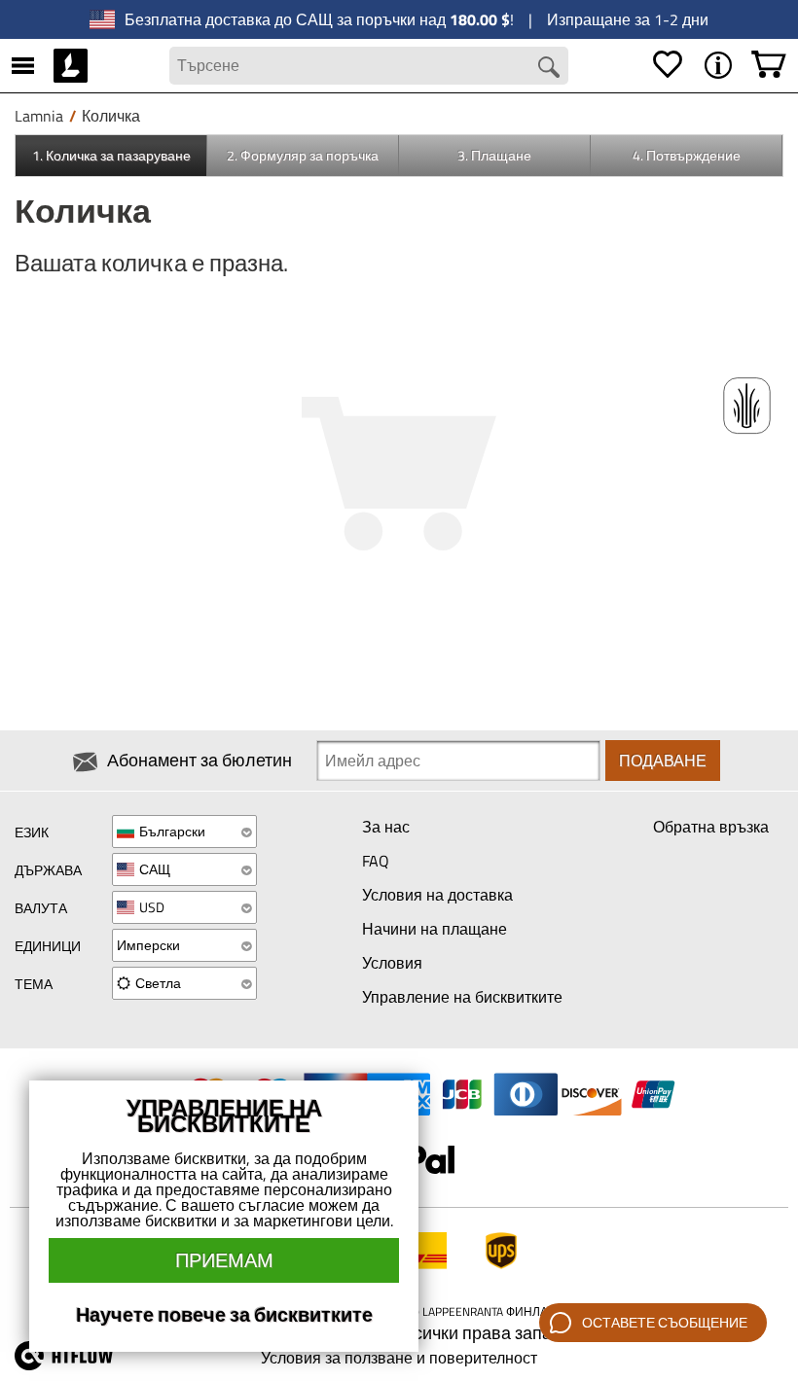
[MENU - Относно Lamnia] (718, 65)
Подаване (663, 760)
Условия (392, 962)
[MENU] (23, 65)
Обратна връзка (711, 826)
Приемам (224, 1260)
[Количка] (768, 65)
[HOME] (70, 65)
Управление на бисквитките (462, 997)
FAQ (375, 860)
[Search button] (549, 67)
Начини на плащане (434, 928)
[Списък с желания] (667, 65)
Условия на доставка (437, 894)
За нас (386, 826)
